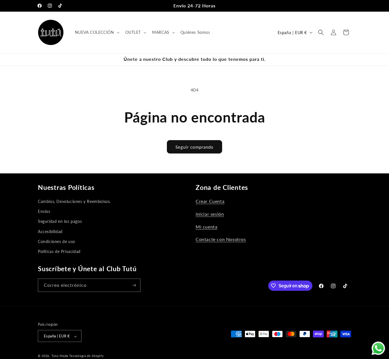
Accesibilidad (50, 231)
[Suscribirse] (134, 285)
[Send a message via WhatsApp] (378, 348)
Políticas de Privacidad (59, 251)
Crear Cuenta (210, 201)
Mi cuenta (206, 226)
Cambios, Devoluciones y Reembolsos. (74, 201)
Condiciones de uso (56, 241)
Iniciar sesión (210, 214)
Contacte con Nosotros (221, 239)
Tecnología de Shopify (86, 356)
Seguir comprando (194, 147)
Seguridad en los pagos (60, 221)
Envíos (44, 211)
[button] (96, 32)
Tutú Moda (60, 356)
